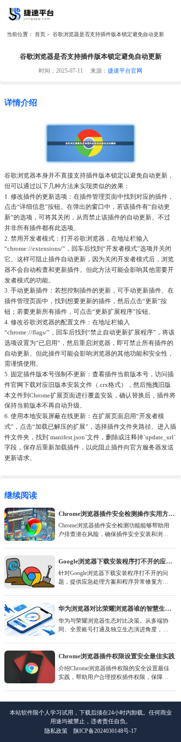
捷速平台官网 (125, 71)
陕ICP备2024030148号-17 (105, 731)
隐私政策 (56, 731)
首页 (40, 34)
